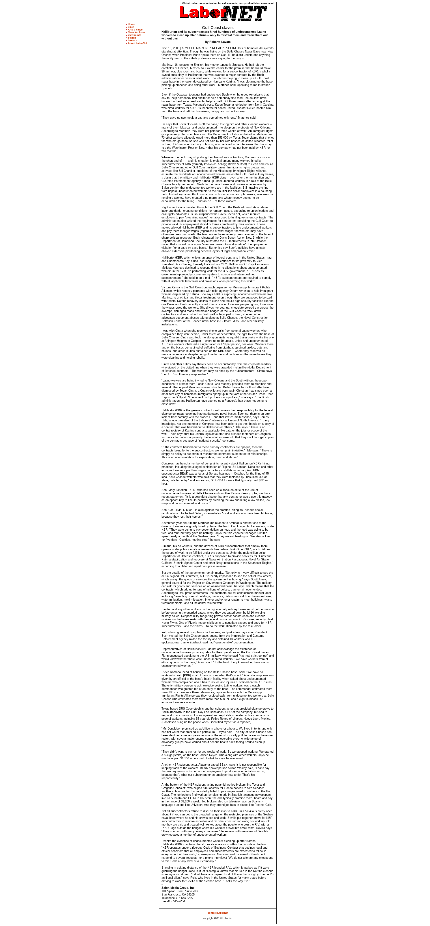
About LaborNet (137, 43)
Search (132, 37)
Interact (132, 40)
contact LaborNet (218, 912)
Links (131, 27)
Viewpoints (134, 35)
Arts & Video (135, 29)
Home (131, 24)
